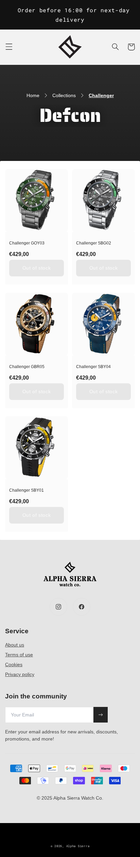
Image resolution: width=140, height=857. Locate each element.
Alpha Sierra (78, 846)
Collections (64, 95)
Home (33, 95)
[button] (9, 47)
